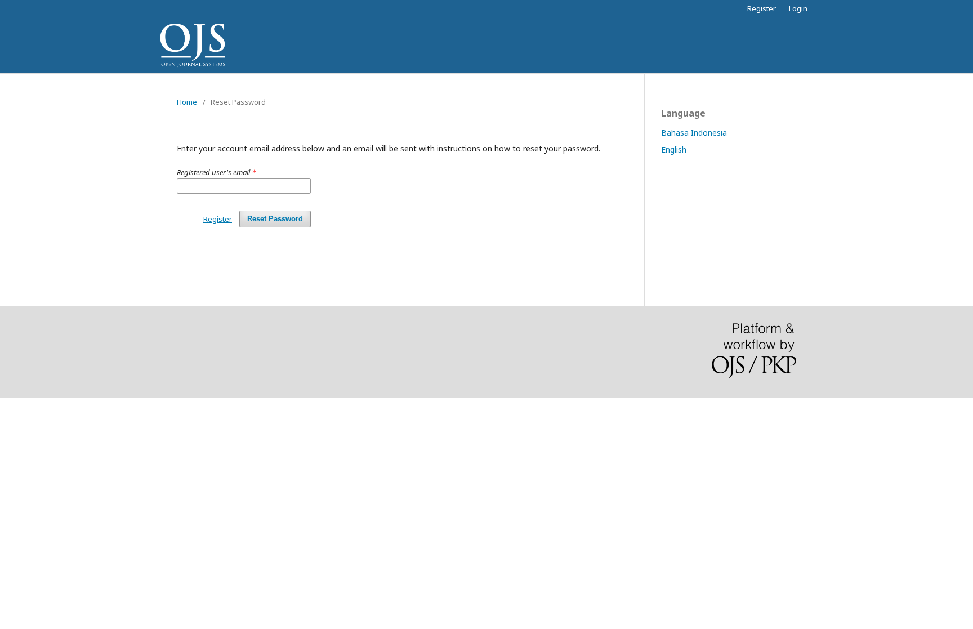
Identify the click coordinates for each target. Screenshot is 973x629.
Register (761, 8)
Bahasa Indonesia (694, 132)
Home (187, 102)
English (673, 149)
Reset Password (275, 219)
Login (798, 8)
